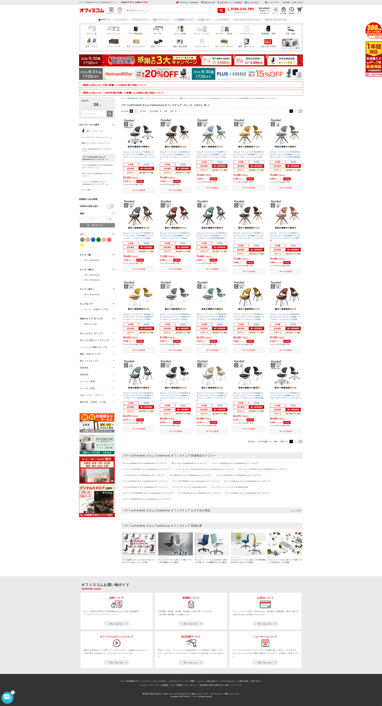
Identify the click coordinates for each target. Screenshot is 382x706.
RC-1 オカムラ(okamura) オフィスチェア (189, 463)
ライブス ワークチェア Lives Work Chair (189, 487)
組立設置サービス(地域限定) (231, 2)
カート (299, 13)
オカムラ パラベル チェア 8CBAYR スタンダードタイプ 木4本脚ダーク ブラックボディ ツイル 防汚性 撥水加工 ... (212, 235)
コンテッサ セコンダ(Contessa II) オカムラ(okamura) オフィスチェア (204, 469)
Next (302, 546)
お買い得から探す (268, 46)
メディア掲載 (189, 681)
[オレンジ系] (109, 239)
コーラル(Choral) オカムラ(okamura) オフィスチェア (145, 487)
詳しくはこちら (116, 624)
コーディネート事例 (290, 48)
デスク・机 (92, 34)
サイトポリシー (191, 685)
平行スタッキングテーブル (276, 20)
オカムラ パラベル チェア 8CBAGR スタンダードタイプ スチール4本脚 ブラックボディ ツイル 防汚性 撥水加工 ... (138, 395)
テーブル (158, 34)
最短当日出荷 (209, 2)
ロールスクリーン (140, 20)
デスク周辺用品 (136, 34)
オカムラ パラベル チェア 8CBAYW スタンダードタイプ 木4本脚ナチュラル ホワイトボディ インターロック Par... (248, 154)
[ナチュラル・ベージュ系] (88, 239)
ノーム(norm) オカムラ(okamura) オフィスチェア (143, 475)
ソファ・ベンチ (114, 46)
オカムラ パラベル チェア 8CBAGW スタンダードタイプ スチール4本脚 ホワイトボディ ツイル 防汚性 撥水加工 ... (212, 316)
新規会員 (373, 30)
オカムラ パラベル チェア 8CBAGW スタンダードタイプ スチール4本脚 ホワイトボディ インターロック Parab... (175, 316)
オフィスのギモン (160, 681)
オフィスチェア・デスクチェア (96, 137)
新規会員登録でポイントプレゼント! (265, 10)
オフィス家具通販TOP (128, 681)
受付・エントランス (136, 46)
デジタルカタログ (228, 681)
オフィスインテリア (224, 46)
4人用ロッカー (204, 20)
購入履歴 (283, 13)
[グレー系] (82, 239)
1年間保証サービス (373, 59)
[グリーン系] (98, 239)
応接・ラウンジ (158, 46)
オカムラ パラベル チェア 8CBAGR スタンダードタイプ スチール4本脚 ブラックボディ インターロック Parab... (285, 316)
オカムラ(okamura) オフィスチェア (96, 150)
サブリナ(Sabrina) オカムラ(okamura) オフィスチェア (247, 481)
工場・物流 (290, 34)
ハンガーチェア (222, 20)
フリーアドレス (114, 34)
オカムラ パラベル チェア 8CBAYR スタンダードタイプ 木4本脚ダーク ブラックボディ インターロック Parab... (175, 235)
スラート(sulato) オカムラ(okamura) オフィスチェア (238, 475)
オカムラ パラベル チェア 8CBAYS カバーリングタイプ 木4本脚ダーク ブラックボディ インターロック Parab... (138, 235)
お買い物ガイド (213, 681)
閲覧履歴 (292, 13)
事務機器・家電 (268, 34)
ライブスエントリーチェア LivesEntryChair (229, 487)
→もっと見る (295, 511)
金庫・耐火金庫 (180, 46)
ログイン (275, 13)
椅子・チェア (92, 46)
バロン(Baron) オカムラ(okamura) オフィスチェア (190, 475)
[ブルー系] (93, 239)
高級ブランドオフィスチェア (96, 143)
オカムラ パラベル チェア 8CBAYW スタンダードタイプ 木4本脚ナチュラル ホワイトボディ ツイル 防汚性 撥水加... (285, 154)
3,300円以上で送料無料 (188, 2)
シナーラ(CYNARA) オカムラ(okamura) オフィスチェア (195, 481)
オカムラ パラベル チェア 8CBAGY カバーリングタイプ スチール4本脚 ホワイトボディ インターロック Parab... (138, 316)
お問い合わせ (297, 2)
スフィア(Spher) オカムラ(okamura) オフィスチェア (247, 493)
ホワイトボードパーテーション (246, 20)
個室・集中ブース (246, 46)
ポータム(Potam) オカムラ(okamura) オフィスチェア (145, 463)
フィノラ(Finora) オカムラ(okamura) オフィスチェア (145, 481)
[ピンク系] (104, 239)
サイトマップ (236, 685)
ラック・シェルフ (202, 34)
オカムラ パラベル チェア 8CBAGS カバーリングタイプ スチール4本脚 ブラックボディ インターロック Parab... (248, 316)
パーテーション (246, 34)
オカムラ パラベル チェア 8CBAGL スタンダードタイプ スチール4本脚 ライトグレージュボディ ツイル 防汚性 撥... (249, 395)
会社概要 (286, 2)
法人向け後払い (254, 2)
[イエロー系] (82, 245)
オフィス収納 (180, 34)
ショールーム (145, 681)
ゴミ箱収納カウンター (184, 20)
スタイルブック (175, 681)
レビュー (200, 681)
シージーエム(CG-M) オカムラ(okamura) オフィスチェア (147, 469)
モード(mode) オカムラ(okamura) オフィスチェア (199, 493)
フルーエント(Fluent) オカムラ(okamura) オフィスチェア (262, 469)
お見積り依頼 (243, 681)
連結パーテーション (161, 20)
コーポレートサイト (147, 685)
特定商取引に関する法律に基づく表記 (214, 685)
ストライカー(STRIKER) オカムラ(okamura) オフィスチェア (148, 493)
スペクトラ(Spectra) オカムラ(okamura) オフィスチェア (146, 499)
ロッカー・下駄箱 (224, 34)
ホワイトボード (202, 46)
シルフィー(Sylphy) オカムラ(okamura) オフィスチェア (234, 463)
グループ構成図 (176, 685)
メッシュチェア (120, 20)
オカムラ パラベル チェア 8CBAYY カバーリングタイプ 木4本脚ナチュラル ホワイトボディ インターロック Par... (212, 154)
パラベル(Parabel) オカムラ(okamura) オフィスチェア (95, 158)
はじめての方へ (273, 2)
